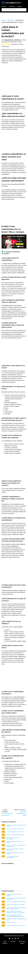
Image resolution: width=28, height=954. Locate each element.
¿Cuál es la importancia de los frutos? (21, 813)
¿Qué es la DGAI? (10, 922)
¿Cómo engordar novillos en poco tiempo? (14, 842)
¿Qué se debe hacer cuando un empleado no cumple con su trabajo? (15, 912)
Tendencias (12, 6)
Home (3, 20)
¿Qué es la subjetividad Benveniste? (15, 834)
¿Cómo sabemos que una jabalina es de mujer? (16, 919)
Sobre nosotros (4, 942)
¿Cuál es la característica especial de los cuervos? (16, 825)
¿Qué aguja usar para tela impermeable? (12, 838)
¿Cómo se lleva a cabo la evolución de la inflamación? (15, 898)
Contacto (12, 941)
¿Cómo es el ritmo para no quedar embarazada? (14, 849)
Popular (19, 6)
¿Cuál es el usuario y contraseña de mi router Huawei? (16, 845)
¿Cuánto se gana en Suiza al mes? (15, 831)
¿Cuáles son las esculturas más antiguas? (14, 895)
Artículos (4, 6)
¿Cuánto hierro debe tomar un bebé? (15, 904)
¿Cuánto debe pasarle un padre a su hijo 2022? (15, 853)
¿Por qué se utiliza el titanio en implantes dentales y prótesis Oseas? (15, 915)
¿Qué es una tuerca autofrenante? (14, 828)
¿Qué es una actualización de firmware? (16, 901)
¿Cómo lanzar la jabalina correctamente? (12, 857)
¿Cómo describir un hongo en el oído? (15, 925)
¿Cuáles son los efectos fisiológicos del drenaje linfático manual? (16, 908)
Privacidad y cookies (22, 942)
